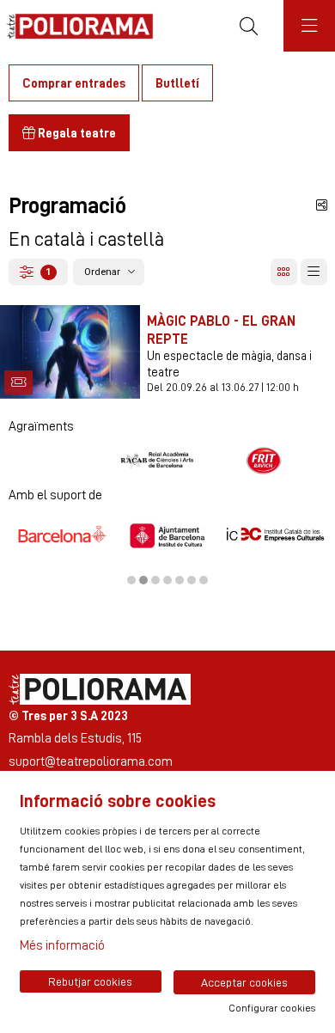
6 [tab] (191, 580)
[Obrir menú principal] (309, 26)
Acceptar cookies (244, 982)
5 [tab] (179, 580)
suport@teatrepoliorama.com (91, 761)
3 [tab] (155, 580)
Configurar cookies (271, 1008)
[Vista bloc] (284, 272)
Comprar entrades (73, 83)
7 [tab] (203, 580)
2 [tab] (143, 580)
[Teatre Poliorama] (75, 26)
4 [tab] (167, 580)
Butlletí (177, 83)
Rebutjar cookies (90, 981)
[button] (18, 382)
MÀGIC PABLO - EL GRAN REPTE (221, 329)
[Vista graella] (314, 272)
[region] (168, 460)
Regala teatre (75, 132)
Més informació (62, 945)
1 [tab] (131, 580)
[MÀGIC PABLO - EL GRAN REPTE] (70, 348)
